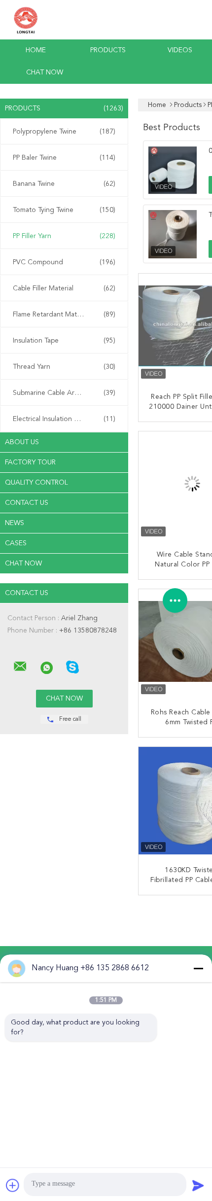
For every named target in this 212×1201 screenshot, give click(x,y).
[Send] (198, 1185)
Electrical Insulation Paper (64, 419)
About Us (22, 442)
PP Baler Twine (64, 157)
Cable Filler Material (64, 288)
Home (36, 50)
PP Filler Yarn (64, 236)
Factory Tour (30, 462)
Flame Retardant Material (64, 314)
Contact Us (26, 502)
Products (108, 50)
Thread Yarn (64, 366)
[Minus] (198, 968)
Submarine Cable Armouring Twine (66, 392)
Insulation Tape (64, 340)
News (14, 523)
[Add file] (13, 1185)
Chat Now (44, 72)
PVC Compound (64, 262)
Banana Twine (64, 183)
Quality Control (36, 482)
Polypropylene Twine (64, 131)
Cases (16, 543)
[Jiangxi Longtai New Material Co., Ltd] (20, 666)
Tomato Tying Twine (64, 210)
